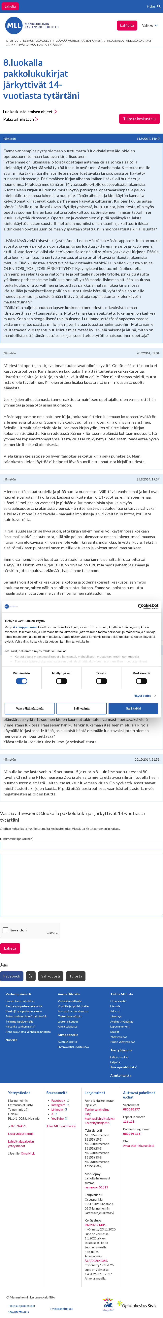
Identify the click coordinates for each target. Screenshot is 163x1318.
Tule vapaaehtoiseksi (123, 1067)
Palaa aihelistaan (19, 119)
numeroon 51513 (96, 1187)
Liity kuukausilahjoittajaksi (99, 1116)
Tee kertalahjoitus (97, 1109)
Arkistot (115, 1011)
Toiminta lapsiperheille (19, 1021)
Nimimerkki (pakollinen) (16, 839)
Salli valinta (81, 708)
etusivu (12, 40)
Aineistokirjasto (68, 1026)
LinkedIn (57, 1109)
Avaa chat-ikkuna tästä (138, 1145)
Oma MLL (28, 1153)
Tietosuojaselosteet (21, 1305)
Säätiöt (114, 1031)
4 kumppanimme (25, 627)
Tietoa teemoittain (70, 1016)
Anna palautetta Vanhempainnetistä (28, 1031)
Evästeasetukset (61, 1308)
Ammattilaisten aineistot (73, 1011)
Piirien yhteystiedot (122, 1041)
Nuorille (11, 1040)
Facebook (11, 976)
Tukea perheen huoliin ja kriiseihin (26, 1016)
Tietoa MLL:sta (121, 994)
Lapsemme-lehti (120, 1026)
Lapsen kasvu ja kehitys (20, 1001)
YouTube (57, 1118)
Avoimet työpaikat (121, 1021)
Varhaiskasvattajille (70, 1001)
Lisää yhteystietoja (20, 1133)
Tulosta (75, 976)
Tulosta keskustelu (139, 118)
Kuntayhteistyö (68, 1041)
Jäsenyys (116, 1016)
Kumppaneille (68, 1034)
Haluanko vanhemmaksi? (21, 1026)
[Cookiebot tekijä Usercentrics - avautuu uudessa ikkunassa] (141, 606)
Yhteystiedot (118, 1036)
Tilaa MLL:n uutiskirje (61, 1126)
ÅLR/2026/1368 (96, 1260)
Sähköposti (50, 976)
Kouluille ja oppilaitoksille (73, 1006)
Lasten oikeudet (68, 1021)
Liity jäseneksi (119, 1057)
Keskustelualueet (37, 40)
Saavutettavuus (18, 1312)
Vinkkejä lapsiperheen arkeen (24, 1011)
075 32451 (18, 1126)
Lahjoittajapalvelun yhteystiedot (21, 1143)
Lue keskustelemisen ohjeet (28, 111)
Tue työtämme (121, 1050)
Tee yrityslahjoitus (97, 1123)
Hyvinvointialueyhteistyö (73, 1046)
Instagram (58, 1105)
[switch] (61, 681)
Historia (115, 1006)
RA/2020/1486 (95, 1225)
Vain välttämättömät (30, 708)
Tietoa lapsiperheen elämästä (24, 1006)
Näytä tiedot (142, 696)
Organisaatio (118, 1001)
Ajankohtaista (120, 1075)
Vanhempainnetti (18, 994)
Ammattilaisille (69, 994)
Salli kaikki (133, 708)
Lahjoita (10, 6)
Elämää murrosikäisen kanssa (79, 40)
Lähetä (10, 948)
